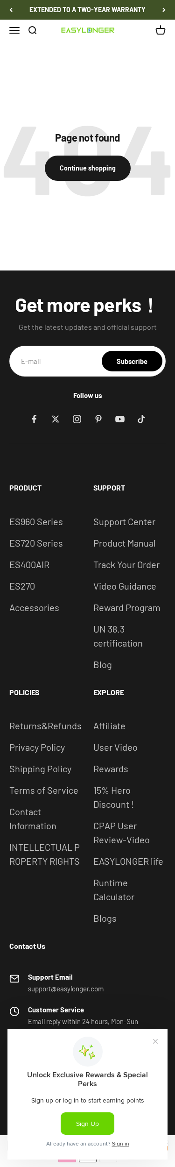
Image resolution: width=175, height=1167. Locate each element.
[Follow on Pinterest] (98, 419)
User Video (115, 747)
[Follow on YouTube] (120, 419)
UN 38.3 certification (118, 635)
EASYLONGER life (128, 861)
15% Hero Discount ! (113, 797)
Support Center (124, 521)
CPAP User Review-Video (121, 832)
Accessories (34, 607)
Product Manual (124, 542)
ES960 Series (36, 521)
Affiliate (109, 725)
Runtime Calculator (113, 889)
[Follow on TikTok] (141, 419)
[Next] (164, 10)
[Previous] (11, 10)
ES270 (22, 585)
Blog (102, 664)
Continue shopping (88, 168)
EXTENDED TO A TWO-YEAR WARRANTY (87, 10)
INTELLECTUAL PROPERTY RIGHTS (44, 854)
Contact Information (32, 818)
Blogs (105, 918)
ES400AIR (29, 564)
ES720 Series (36, 542)
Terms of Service (43, 790)
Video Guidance (124, 585)
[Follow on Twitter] (56, 419)
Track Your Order (126, 564)
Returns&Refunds (45, 725)
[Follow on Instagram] (77, 419)
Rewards (110, 768)
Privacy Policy (37, 747)
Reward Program (127, 607)
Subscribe (132, 361)
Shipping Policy (40, 768)
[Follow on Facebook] (34, 419)
